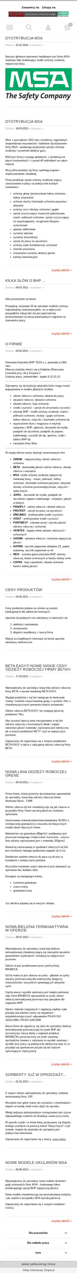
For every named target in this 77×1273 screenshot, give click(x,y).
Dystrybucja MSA (24, 121)
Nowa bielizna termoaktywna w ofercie (36, 928)
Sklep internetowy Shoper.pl (38, 1270)
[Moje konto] (48, 27)
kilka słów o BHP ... (25, 280)
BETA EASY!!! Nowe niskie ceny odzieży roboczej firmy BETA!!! (37, 667)
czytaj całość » (62, 270)
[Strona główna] (38, 14)
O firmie (13, 344)
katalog (9, 1207)
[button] (9, 27)
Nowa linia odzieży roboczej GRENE (36, 773)
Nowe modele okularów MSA (36, 1162)
